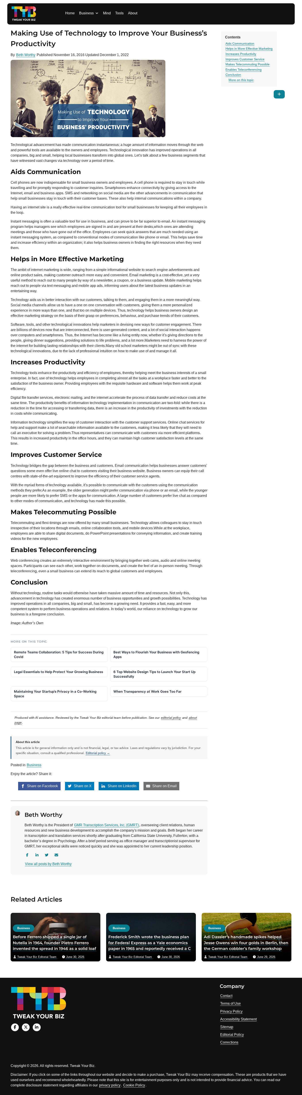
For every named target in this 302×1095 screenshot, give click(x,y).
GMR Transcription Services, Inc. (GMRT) (106, 825)
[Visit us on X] (25, 1027)
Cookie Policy (134, 1085)
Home (70, 13)
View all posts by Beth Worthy (48, 864)
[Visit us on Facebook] (15, 1027)
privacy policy (109, 1085)
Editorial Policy (232, 1034)
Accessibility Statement (238, 1019)
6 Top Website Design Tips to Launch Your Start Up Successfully (154, 674)
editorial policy (171, 717)
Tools (119, 13)
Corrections (229, 1042)
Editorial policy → (98, 753)
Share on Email (164, 786)
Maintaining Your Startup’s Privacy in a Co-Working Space (55, 693)
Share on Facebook (42, 786)
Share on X (82, 786)
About (132, 13)
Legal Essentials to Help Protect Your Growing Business (58, 672)
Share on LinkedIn (121, 786)
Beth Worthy (25, 55)
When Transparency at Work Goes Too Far (147, 691)
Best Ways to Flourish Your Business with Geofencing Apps (156, 654)
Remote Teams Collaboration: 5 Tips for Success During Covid (58, 654)
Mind (107, 13)
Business (86, 13)
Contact (226, 996)
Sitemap (226, 1027)
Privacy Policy (231, 1011)
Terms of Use (230, 1003)
